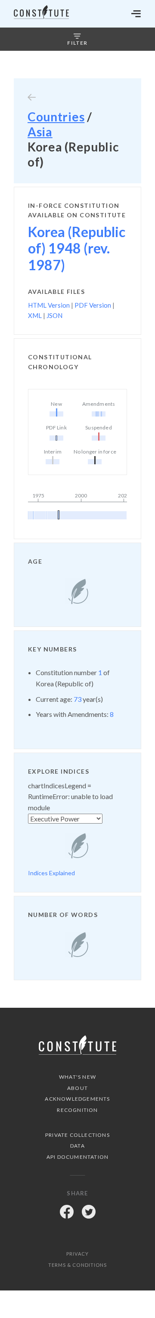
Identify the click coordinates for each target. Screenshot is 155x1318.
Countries (56, 116)
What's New (77, 1077)
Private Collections (77, 1135)
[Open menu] (136, 14)
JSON (54, 315)
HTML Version (49, 305)
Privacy (77, 1253)
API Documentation (77, 1157)
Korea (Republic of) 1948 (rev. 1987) (76, 248)
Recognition (77, 1110)
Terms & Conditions (77, 1265)
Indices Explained (51, 873)
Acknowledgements (77, 1099)
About (77, 1088)
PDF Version (92, 305)
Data (77, 1145)
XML (35, 315)
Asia (40, 131)
